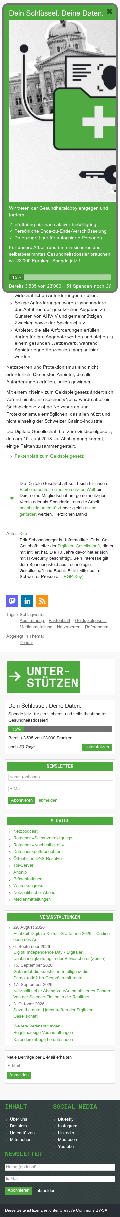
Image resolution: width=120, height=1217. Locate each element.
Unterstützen (22, 1133)
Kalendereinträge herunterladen (43, 1040)
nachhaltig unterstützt (40, 508)
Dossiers (18, 1126)
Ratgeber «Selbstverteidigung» (42, 838)
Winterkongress (28, 886)
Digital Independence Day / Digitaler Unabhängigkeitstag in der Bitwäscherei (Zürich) (59, 956)
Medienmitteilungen (32, 900)
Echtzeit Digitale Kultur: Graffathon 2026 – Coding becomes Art (61, 937)
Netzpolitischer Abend (34, 893)
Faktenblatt (59, 621)
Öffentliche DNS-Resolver (38, 859)
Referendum (96, 627)
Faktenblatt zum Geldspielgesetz (49, 456)
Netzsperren (68, 627)
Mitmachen (20, 1140)
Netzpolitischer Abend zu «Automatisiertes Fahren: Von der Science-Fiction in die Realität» (62, 994)
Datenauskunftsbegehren (37, 852)
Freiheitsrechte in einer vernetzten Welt (57, 490)
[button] (12, 601)
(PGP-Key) (72, 577)
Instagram (67, 1126)
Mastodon (67, 1140)
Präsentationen (27, 879)
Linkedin (66, 1133)
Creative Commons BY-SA (83, 1211)
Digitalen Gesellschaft (79, 546)
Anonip (20, 873)
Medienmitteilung (36, 627)
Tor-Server (23, 866)
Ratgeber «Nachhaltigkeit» (38, 845)
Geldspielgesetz (90, 621)
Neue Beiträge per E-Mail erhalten (39, 1058)
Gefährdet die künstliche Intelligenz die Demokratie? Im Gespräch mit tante (50, 975)
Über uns (18, 1120)
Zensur (26, 643)
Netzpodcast (25, 832)
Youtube (66, 1147)
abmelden (48, 801)
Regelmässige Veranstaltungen (43, 1033)
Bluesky (66, 1120)
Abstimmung (32, 621)
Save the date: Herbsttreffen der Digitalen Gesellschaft (53, 1013)
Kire (23, 534)
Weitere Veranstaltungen (36, 1026)
